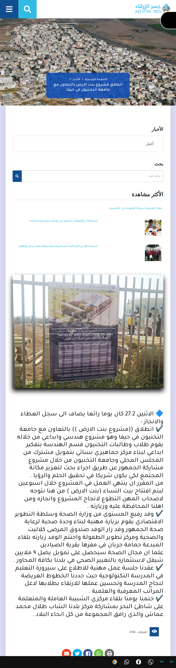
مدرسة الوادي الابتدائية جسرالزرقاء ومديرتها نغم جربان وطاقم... (57, 246)
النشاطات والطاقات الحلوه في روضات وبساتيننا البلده (63, 221)
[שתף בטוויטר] (77, 654)
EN (161, 662)
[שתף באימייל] (67, 654)
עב (171, 662)
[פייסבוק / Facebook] (138, 662)
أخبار (150, 144)
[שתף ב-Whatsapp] (99, 654)
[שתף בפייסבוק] (88, 654)
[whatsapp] (126, 662)
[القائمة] (9, 9)
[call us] (151, 662)
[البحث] (27, 9)
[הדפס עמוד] (109, 654)
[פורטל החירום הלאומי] (114, 662)
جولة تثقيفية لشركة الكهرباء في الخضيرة (136, 208)
